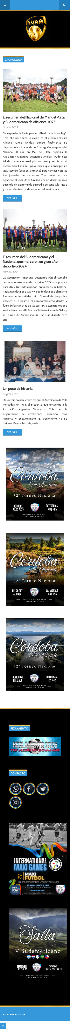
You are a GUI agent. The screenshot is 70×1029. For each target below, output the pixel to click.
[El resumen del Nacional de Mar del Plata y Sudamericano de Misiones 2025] (35, 90)
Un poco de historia (18, 389)
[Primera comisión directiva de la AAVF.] (35, 361)
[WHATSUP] (15, 788)
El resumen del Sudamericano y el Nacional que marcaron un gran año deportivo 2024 (30, 261)
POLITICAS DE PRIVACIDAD (14, 1014)
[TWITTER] (43, 788)
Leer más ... (12, 198)
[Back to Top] (3, 1026)
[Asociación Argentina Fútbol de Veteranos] (35, 28)
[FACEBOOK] (29, 788)
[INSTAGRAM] (15, 802)
